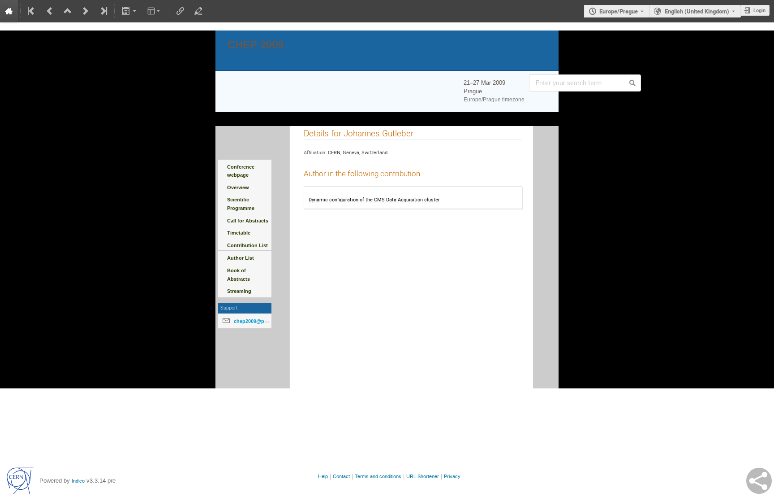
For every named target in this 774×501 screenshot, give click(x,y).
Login (759, 10)
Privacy (452, 476)
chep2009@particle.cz (259, 321)
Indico (78, 481)
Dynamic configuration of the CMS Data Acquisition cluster (374, 199)
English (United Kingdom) (697, 11)
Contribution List (247, 245)
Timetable (238, 232)
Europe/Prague (618, 11)
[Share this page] (759, 480)
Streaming (239, 291)
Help (323, 476)
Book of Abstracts (238, 275)
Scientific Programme (240, 204)
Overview (238, 187)
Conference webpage (240, 171)
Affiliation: (315, 152)
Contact (341, 476)
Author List (240, 258)
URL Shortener (422, 476)
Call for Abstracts (247, 220)
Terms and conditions (378, 476)
